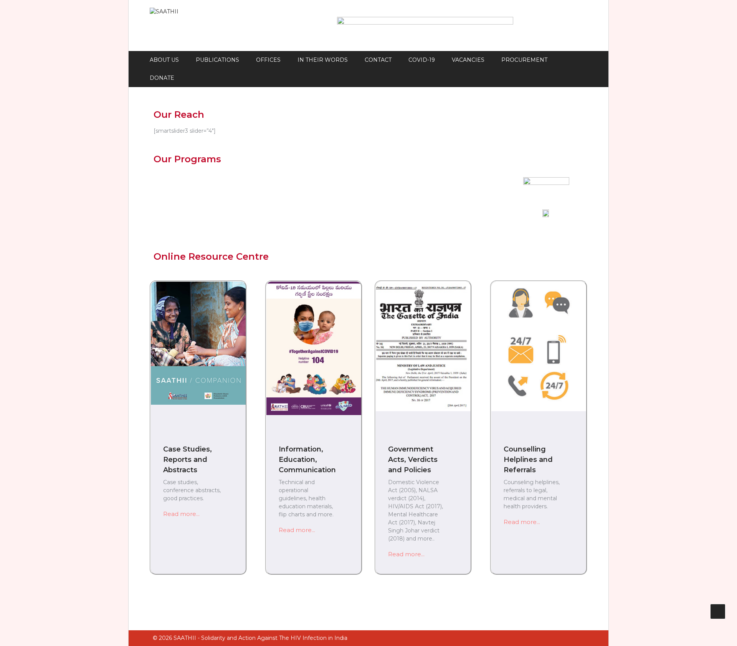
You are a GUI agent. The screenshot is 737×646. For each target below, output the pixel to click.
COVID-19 (421, 59)
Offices (268, 59)
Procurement (524, 59)
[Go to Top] (717, 611)
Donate (162, 77)
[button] (181, 514)
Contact (378, 59)
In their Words (322, 59)
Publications (217, 59)
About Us (164, 59)
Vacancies (468, 59)
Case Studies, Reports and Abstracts (187, 459)
